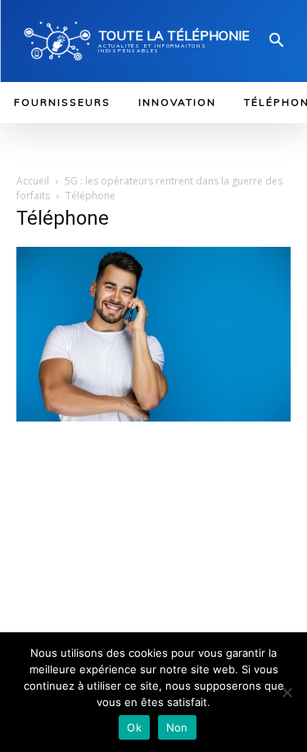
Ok (134, 727)
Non (177, 727)
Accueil (32, 181)
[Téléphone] (153, 417)
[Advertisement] (153, 563)
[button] (277, 42)
